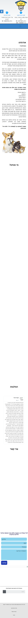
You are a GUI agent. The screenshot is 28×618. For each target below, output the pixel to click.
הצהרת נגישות (14, 611)
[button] (1, 11)
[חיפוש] (4, 591)
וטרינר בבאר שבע (14, 608)
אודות (14, 615)
